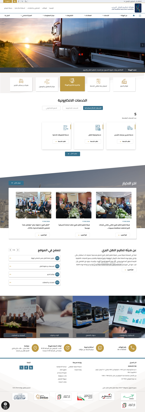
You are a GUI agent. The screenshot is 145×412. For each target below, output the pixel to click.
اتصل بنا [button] (7, 15)
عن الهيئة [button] (124, 15)
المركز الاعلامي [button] (27, 15)
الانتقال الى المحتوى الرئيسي (133, 1)
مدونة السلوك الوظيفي (75, 367)
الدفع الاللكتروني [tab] (51, 108)
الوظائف (44, 8)
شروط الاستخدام (62, 373)
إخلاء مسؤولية (62, 376)
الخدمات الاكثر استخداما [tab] (93, 107)
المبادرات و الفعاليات (18, 335)
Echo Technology (17, 387)
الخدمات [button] (106, 15)
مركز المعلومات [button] (49, 15)
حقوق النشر (63, 370)
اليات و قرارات (54, 335)
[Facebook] (19, 1)
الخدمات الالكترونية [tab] (72, 108)
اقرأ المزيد (124, 235)
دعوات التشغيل (91, 335)
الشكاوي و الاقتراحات (33, 8)
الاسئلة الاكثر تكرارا (19, 8)
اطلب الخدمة (126, 141)
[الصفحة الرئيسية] (134, 15)
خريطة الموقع (8, 8)
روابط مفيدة (78, 370)
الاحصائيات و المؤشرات (127, 335)
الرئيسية (51, 8)
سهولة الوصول (62, 379)
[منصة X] (22, 1)
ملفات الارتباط (63, 382)
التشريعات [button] (69, 15)
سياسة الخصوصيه (62, 367)
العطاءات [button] (88, 15)
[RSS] (26, 1)
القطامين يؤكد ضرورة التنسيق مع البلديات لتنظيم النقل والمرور (103, 69)
